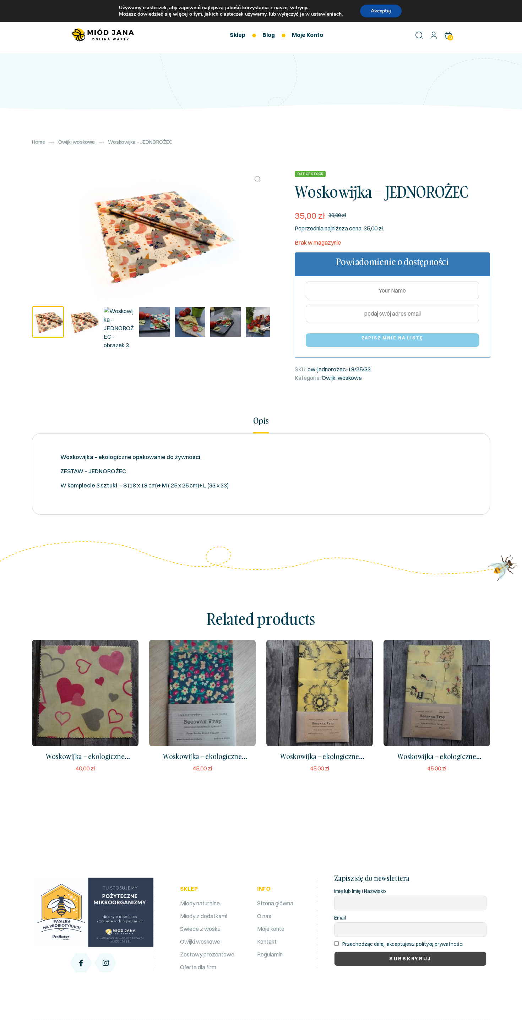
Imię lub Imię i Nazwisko (360, 891)
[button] (257, 179)
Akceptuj (381, 10)
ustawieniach (326, 14)
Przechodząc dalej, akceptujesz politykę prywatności (402, 944)
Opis (261, 421)
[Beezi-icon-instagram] (105, 962)
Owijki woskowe (76, 142)
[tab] (261, 424)
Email (340, 918)
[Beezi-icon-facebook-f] (81, 962)
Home (38, 142)
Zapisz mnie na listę (392, 337)
